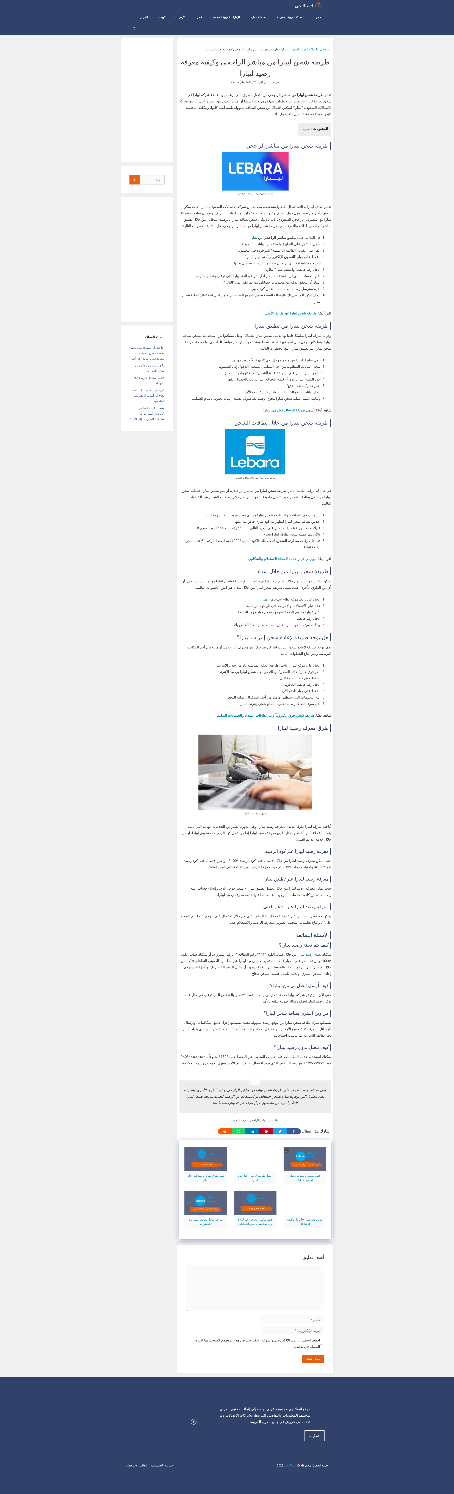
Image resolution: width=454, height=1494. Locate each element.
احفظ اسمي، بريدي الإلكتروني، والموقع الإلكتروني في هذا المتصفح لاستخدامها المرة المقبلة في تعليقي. (257, 1343)
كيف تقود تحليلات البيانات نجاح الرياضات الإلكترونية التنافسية (149, 396)
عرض (306, 129)
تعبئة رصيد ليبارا (309, 954)
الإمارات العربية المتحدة (226, 17)
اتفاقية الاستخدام (136, 1465)
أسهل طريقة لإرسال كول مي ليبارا (288, 410)
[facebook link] (193, 1422)
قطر (199, 17)
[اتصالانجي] (319, 6)
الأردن (182, 17)
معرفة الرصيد (240, 1120)
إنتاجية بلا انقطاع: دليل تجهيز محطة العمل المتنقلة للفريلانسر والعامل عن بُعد (147, 353)
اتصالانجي (304, 5)
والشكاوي (255, 559)
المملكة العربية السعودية (290, 17)
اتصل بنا (314, 1436)
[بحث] (134, 179)
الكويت (163, 17)
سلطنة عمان (258, 17)
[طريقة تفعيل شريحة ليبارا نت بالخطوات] (205, 1212)
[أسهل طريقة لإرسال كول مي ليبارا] (255, 1168)
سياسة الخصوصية (162, 1465)
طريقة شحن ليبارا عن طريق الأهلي (291, 313)
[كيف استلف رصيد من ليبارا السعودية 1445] (305, 1168)
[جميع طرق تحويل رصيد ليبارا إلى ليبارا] (205, 1168)
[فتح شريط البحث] (134, 29)
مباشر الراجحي (257, 1120)
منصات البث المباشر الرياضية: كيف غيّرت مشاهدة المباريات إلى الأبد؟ (147, 413)
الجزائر (144, 17)
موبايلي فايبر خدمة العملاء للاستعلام (290, 559)
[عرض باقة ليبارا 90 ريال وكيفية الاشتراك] (305, 1212)
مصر (318, 17)
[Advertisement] (147, 100)
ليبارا (284, 49)
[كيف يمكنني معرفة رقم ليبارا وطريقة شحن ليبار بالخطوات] (255, 1212)
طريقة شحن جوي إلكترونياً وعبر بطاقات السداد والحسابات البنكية (266, 715)
